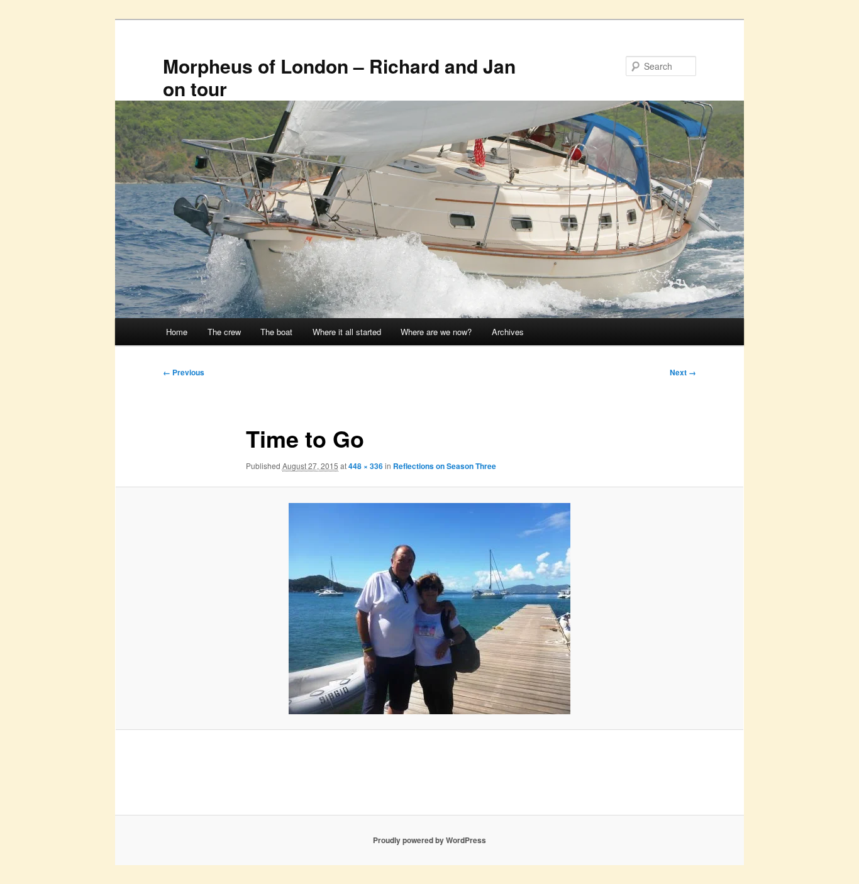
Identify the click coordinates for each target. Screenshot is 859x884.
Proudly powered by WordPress (429, 840)
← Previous (183, 372)
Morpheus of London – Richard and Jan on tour (339, 77)
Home (176, 332)
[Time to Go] (429, 608)
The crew (224, 332)
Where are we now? (436, 332)
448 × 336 (365, 466)
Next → (683, 372)
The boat (276, 332)
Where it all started (347, 332)
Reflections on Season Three (444, 466)
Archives (508, 332)
